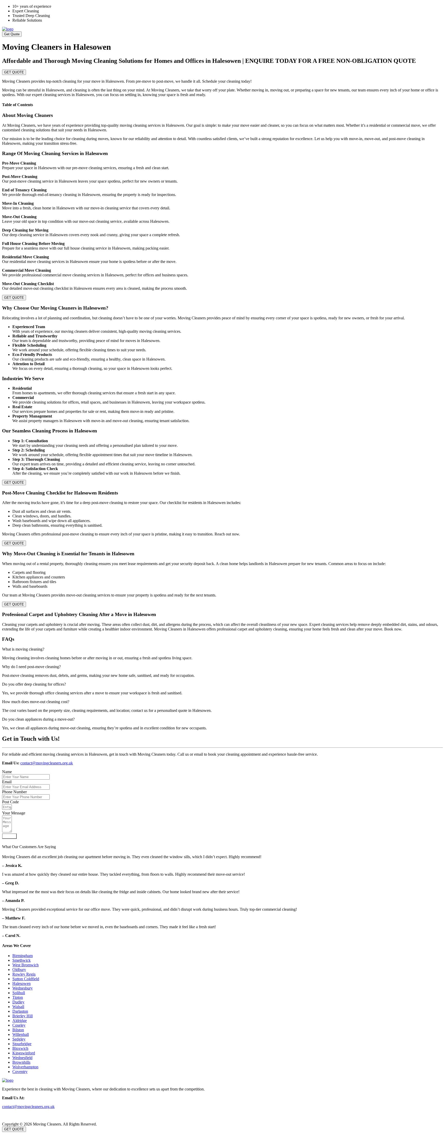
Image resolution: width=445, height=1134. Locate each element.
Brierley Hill (22, 1016)
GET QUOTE (14, 72)
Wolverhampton (25, 1067)
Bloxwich (20, 1048)
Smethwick (21, 960)
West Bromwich (25, 965)
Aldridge (19, 1020)
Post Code (10, 802)
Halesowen (21, 983)
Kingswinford (23, 1053)
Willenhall (20, 1034)
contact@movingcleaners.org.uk (46, 763)
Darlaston (20, 1011)
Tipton (17, 997)
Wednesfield (22, 1057)
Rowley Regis (24, 974)
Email (7, 782)
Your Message (13, 813)
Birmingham (22, 955)
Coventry (20, 1071)
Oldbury (19, 969)
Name (7, 772)
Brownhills (21, 1062)
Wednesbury (22, 988)
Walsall (18, 1006)
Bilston (18, 1030)
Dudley (18, 1002)
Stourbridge (21, 1044)
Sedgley (18, 1039)
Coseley (18, 1025)
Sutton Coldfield (25, 979)
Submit (9, 836)
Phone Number (14, 792)
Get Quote (12, 34)
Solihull (18, 993)
